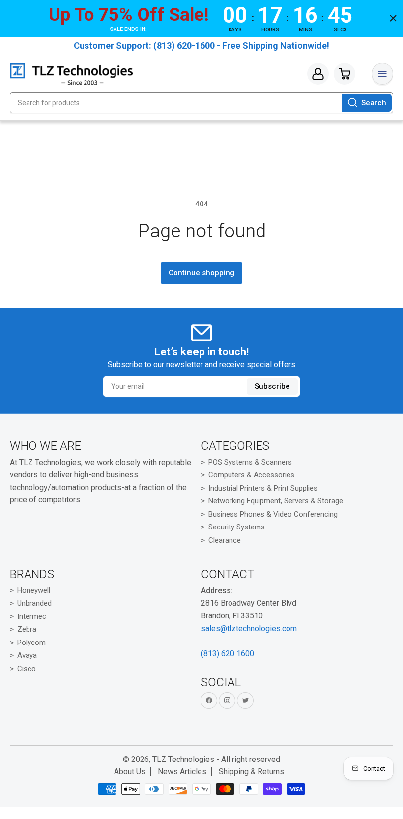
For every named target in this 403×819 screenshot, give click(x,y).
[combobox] (201, 102)
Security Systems (236, 527)
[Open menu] (382, 74)
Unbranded (34, 603)
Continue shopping (201, 272)
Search (373, 102)
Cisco (26, 668)
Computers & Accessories (251, 474)
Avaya (27, 655)
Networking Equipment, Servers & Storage (275, 501)
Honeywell (33, 590)
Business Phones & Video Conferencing (273, 514)
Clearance (224, 540)
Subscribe (272, 386)
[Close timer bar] (393, 18)
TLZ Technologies (183, 759)
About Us (129, 771)
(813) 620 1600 (227, 653)
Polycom (31, 642)
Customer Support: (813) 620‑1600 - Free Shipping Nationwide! (201, 45)
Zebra (26, 629)
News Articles (182, 771)
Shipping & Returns (251, 771)
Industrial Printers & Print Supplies (262, 488)
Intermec (31, 616)
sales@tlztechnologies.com (249, 628)
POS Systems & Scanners (250, 462)
